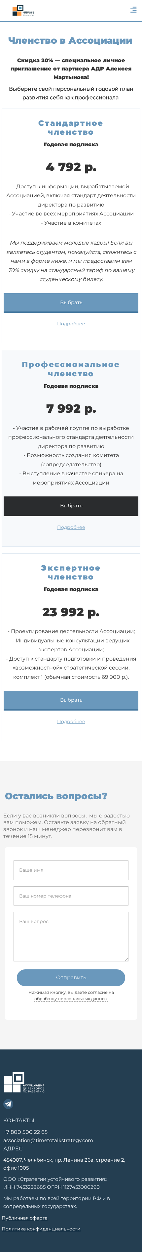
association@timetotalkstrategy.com (48, 1140)
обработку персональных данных (71, 998)
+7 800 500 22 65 (25, 1132)
